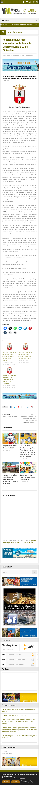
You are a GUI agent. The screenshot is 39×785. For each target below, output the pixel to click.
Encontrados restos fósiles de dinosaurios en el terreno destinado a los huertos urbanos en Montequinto (28, 418)
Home (9, 32)
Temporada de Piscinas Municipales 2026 (9, 447)
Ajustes (25, 781)
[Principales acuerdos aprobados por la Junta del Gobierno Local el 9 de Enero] (25, 347)
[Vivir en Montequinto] (19, 11)
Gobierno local (17, 32)
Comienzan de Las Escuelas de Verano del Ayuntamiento (27, 477)
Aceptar (6, 781)
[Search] (34, 572)
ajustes (22, 778)
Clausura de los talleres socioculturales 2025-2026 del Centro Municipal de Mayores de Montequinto (10, 479)
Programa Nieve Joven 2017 (10, 415)
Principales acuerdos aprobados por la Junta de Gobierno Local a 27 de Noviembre (9, 379)
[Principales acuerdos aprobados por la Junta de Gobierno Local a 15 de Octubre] (9, 347)
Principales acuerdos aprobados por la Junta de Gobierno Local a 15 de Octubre (9, 356)
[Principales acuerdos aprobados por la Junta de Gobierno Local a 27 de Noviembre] (9, 371)
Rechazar (15, 781)
